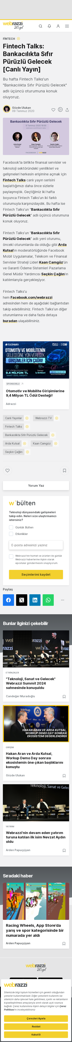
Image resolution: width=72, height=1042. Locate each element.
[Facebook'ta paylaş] (9, 600)
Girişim (10, 747)
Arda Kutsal (12, 443)
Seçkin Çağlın (13, 451)
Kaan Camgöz (51, 262)
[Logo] (13, 25)
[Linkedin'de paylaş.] (36, 600)
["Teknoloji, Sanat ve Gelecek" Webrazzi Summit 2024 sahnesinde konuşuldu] (36, 648)
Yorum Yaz (36, 485)
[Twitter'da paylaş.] (22, 600)
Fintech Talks (13, 426)
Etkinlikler (12, 672)
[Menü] (67, 27)
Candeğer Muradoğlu (20, 696)
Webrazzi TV (43, 418)
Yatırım (10, 826)
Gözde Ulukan (15, 775)
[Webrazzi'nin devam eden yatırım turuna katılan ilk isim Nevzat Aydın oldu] (36, 802)
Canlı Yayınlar (13, 418)
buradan (10, 321)
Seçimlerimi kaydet (36, 574)
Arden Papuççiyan (18, 850)
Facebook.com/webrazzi (31, 297)
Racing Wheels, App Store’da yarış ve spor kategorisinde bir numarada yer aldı (35, 930)
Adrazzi (11, 403)
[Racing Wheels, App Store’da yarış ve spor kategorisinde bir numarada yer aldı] (36, 901)
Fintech (9, 38)
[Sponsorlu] (36, 360)
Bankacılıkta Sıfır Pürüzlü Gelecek (26, 435)
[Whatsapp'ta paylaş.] (49, 600)
